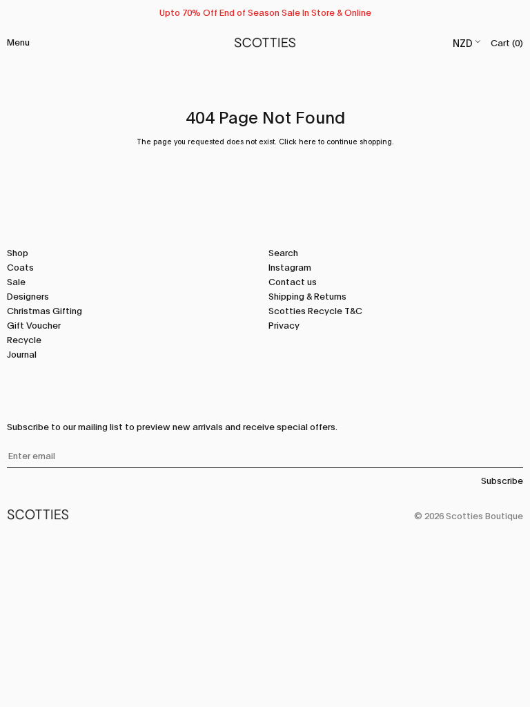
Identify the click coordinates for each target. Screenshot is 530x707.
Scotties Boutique (484, 515)
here (307, 141)
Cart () (507, 42)
